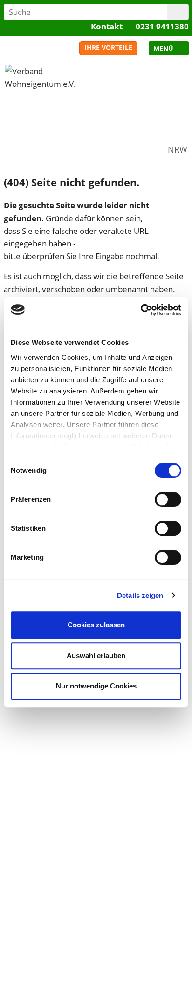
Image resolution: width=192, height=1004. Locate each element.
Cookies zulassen (96, 625)
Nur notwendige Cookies (96, 686)
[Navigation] (169, 48)
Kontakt (107, 26)
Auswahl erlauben (96, 656)
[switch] (168, 499)
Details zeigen (140, 595)
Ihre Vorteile (108, 47)
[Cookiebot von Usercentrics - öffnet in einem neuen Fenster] (140, 310)
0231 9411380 (162, 26)
